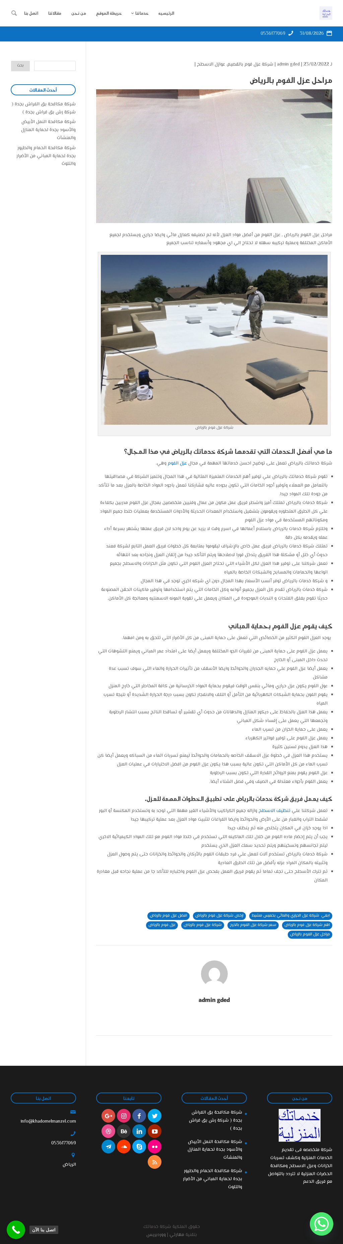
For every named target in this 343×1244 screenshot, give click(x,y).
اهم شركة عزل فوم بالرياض (307, 925)
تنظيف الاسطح (274, 811)
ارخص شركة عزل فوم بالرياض (219, 916)
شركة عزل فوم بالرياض (203, 925)
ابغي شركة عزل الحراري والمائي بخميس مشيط (291, 916)
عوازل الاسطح (211, 64)
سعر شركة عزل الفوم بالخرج (253, 925)
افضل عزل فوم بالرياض (168, 916)
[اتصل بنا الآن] (16, 1230)
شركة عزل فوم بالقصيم (250, 64)
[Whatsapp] (321, 1224)
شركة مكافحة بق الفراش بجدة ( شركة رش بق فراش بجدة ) (44, 108)
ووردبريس (156, 1235)
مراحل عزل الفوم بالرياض (310, 934)
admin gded (288, 64)
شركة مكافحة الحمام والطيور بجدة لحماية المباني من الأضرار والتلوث (46, 156)
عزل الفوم (177, 463)
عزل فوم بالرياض (162, 925)
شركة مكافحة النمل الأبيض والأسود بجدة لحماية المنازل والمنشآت (48, 130)
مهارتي (176, 1235)
